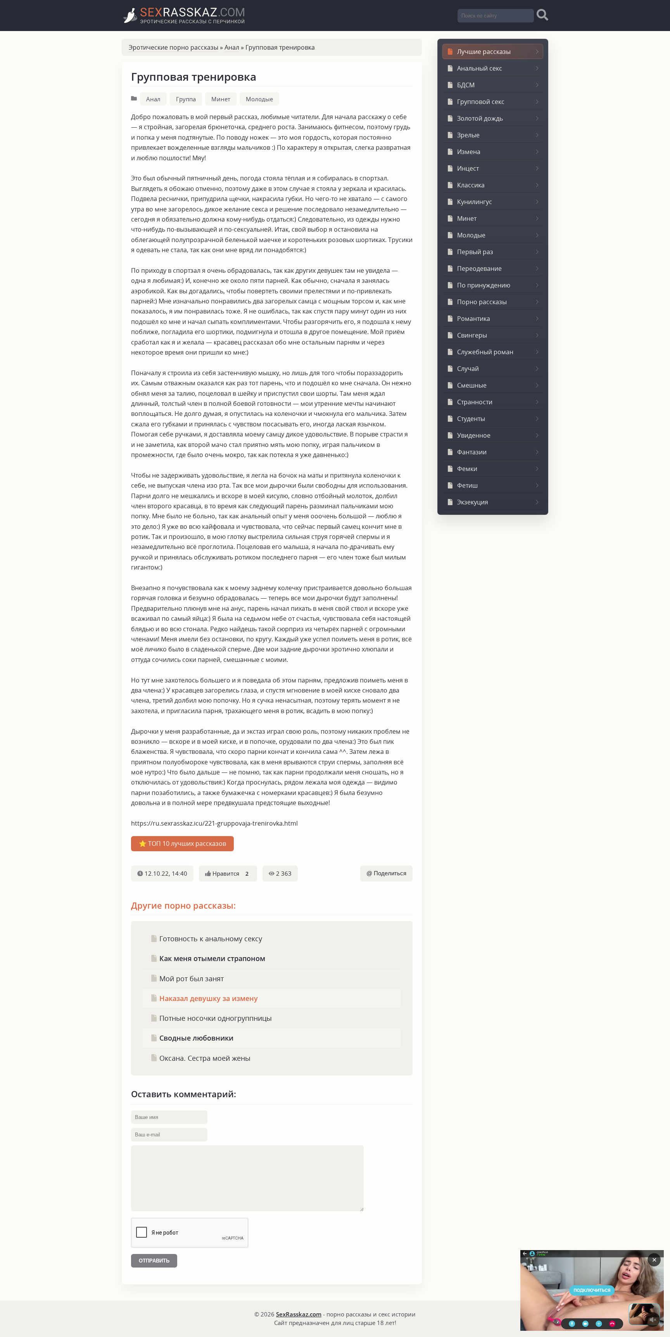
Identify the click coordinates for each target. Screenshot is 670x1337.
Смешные (472, 385)
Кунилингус (474, 201)
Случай (468, 368)
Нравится (230, 873)
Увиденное (473, 435)
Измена (468, 151)
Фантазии (472, 452)
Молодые (259, 99)
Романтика (473, 318)
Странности (474, 402)
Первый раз (475, 252)
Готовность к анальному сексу (209, 938)
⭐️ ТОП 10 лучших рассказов (182, 843)
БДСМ (466, 85)
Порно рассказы (482, 302)
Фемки (467, 468)
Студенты (471, 418)
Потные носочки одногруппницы (214, 1018)
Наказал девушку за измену (207, 998)
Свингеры (472, 335)
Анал (231, 47)
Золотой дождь (480, 118)
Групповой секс (480, 101)
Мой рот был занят (190, 978)
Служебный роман (485, 352)
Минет (220, 99)
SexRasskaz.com (298, 1314)
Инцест (468, 168)
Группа (186, 99)
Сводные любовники (195, 1038)
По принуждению (483, 285)
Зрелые (468, 135)
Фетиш (467, 485)
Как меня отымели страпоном (211, 958)
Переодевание (479, 268)
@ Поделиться (386, 873)
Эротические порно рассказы (173, 47)
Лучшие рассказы (484, 51)
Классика (471, 185)
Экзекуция (472, 502)
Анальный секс (479, 68)
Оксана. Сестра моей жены (203, 1058)
